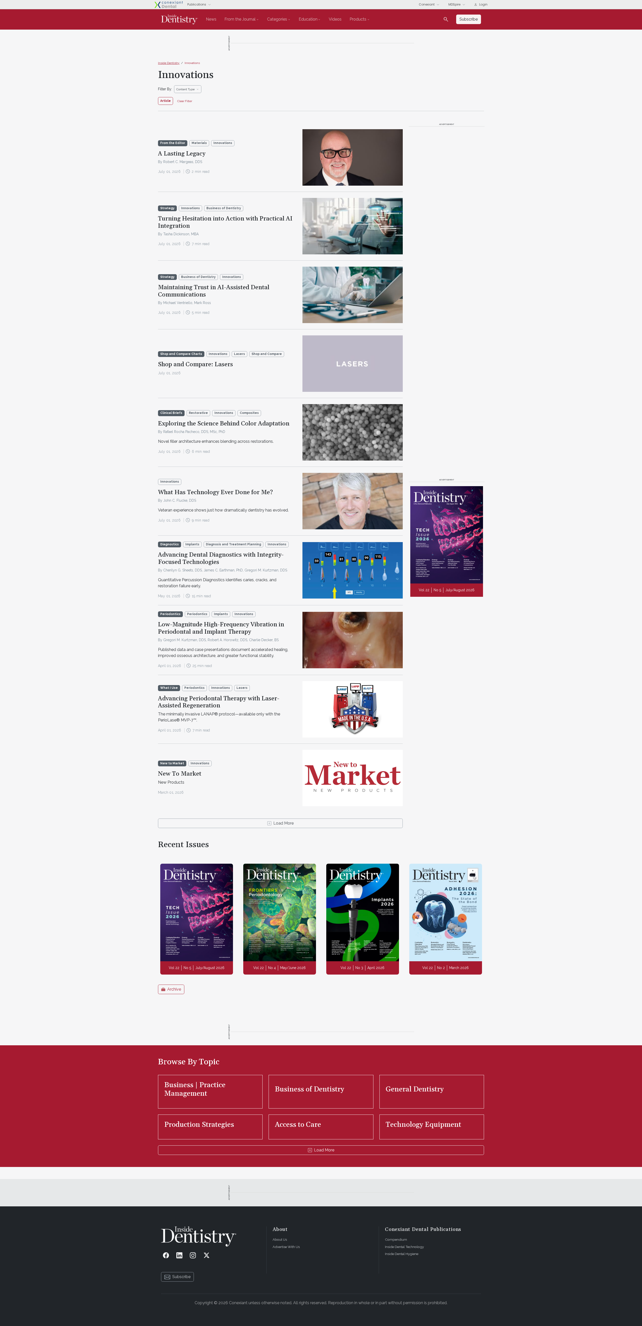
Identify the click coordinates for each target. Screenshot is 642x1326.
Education (308, 19)
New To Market (179, 774)
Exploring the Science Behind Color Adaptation (223, 423)
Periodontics (197, 614)
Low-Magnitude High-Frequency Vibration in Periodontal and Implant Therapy (221, 628)
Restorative (198, 413)
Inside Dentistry (169, 63)
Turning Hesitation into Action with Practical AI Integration (225, 222)
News (211, 19)
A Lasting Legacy (181, 154)
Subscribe (181, 1276)
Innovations (192, 63)
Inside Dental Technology (404, 1247)
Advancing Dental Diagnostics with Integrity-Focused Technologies (221, 558)
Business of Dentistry (223, 208)
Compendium (396, 1239)
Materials (199, 143)
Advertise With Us (286, 1247)
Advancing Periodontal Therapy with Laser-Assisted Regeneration (218, 702)
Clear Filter (184, 101)
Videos (335, 19)
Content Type (185, 89)
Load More (283, 823)
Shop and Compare (267, 354)
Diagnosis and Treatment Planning (233, 544)
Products (358, 19)
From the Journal (240, 19)
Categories (277, 19)
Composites (249, 413)
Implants (192, 544)
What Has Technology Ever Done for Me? (215, 492)
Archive (174, 989)
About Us (280, 1239)
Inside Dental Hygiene (401, 1254)
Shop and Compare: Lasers (195, 364)
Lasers (239, 354)
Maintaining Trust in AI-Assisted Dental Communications (213, 291)
